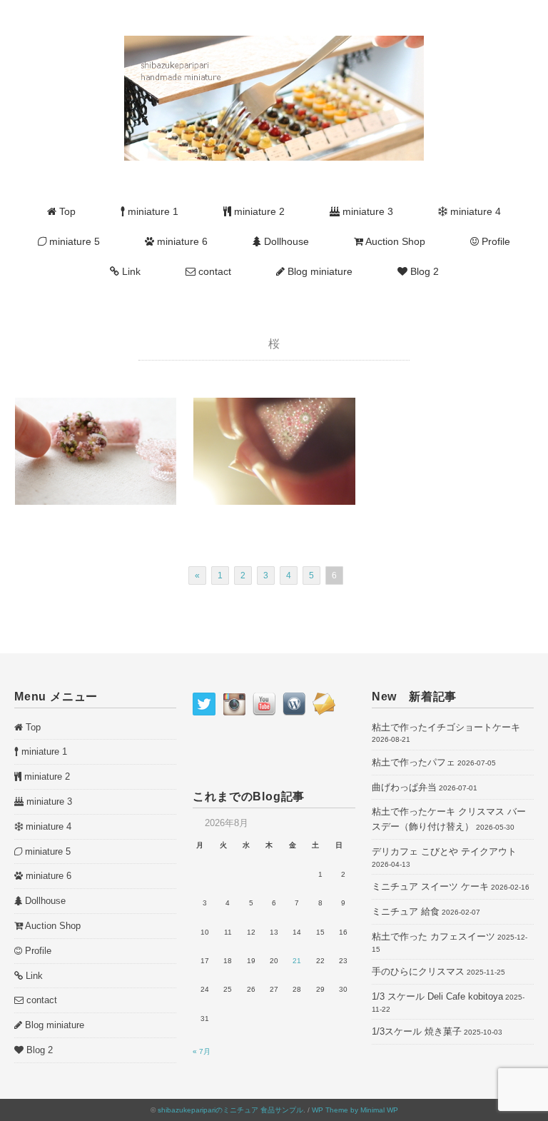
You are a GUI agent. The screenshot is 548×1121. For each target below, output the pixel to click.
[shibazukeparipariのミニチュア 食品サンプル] (274, 44)
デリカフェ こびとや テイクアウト (444, 851)
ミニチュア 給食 (406, 911)
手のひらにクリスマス (418, 971)
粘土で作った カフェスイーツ (433, 936)
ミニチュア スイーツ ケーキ (430, 886)
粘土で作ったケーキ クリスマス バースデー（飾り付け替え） (449, 819)
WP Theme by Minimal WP (355, 1110)
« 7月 (201, 1051)
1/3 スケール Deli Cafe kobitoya (437, 996)
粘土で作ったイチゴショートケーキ (446, 727)
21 (297, 961)
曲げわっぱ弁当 (404, 787)
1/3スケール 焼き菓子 (417, 1031)
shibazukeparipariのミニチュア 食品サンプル (230, 1110)
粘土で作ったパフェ (413, 762)
